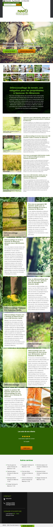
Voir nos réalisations (26, 51)
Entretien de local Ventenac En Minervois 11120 (42, 473)
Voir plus (26, 448)
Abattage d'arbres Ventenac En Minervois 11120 (12, 479)
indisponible (8, 1)
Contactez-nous (10, 51)
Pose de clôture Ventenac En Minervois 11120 (27, 473)
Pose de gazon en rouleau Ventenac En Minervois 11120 (12, 466)
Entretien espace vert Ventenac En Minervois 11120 (42, 466)
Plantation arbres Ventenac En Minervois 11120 (12, 473)
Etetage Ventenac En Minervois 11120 (12, 485)
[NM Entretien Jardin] (22, 11)
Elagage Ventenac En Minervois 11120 (42, 478)
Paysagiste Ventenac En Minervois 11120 (28, 465)
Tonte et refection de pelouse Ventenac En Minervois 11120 (27, 479)
